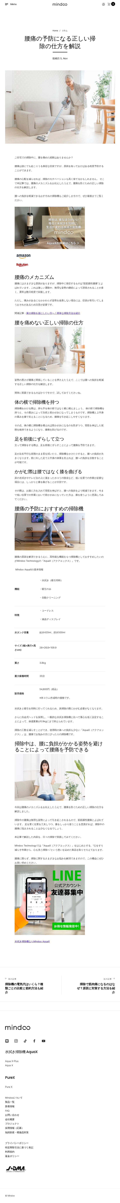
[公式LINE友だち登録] (60, 900)
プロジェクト (12, 1123)
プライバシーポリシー (17, 1143)
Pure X (8, 1086)
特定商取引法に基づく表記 (19, 1147)
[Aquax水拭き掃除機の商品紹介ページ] (60, 228)
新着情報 (9, 1106)
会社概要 (9, 1119)
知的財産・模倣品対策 (17, 1132)
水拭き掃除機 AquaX (21, 1051)
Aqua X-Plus (11, 1061)
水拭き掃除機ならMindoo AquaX (32, 941)
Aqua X (9, 1065)
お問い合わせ (12, 1114)
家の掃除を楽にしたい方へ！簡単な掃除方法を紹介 (53, 313)
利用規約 (9, 1151)
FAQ (7, 1110)
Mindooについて (14, 1097)
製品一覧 (9, 1101)
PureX (10, 1077)
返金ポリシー (12, 1156)
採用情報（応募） (14, 1127)
